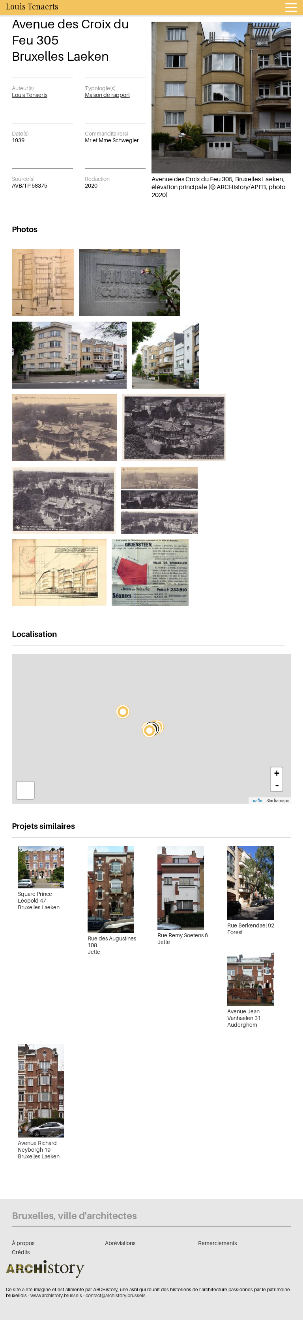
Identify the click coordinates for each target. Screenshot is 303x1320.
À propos (23, 1243)
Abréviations (120, 1243)
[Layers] (25, 790)
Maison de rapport (107, 94)
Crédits (21, 1252)
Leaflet (257, 800)
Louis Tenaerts (29, 94)
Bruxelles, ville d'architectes (74, 1215)
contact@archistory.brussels (116, 1295)
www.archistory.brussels (56, 1295)
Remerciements (217, 1243)
